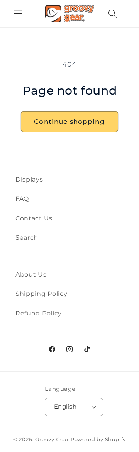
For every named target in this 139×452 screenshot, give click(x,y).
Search (26, 237)
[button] (18, 13)
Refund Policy (38, 313)
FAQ (22, 198)
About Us (31, 274)
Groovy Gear (52, 439)
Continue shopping (69, 121)
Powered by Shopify (98, 439)
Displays (29, 179)
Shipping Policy (41, 293)
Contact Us (34, 218)
